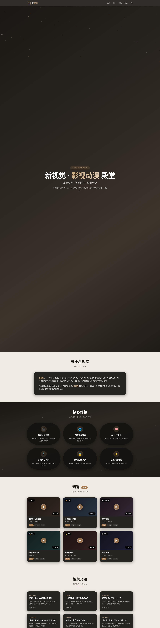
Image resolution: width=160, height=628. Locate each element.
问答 (131, 3)
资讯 (126, 3)
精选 (120, 3)
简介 (108, 3)
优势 (114, 3)
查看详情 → (32, 607)
